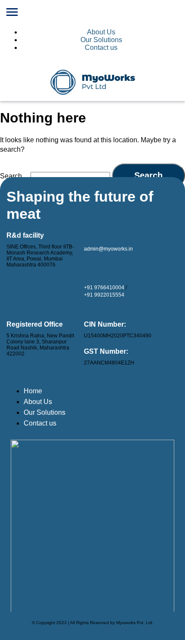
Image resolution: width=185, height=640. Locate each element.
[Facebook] (113, 389)
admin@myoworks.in (108, 249)
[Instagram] (137, 389)
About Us (101, 32)
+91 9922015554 (104, 295)
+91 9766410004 (104, 288)
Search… (14, 176)
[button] (92, 12)
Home (33, 391)
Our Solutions (101, 39)
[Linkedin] (90, 389)
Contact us (101, 47)
